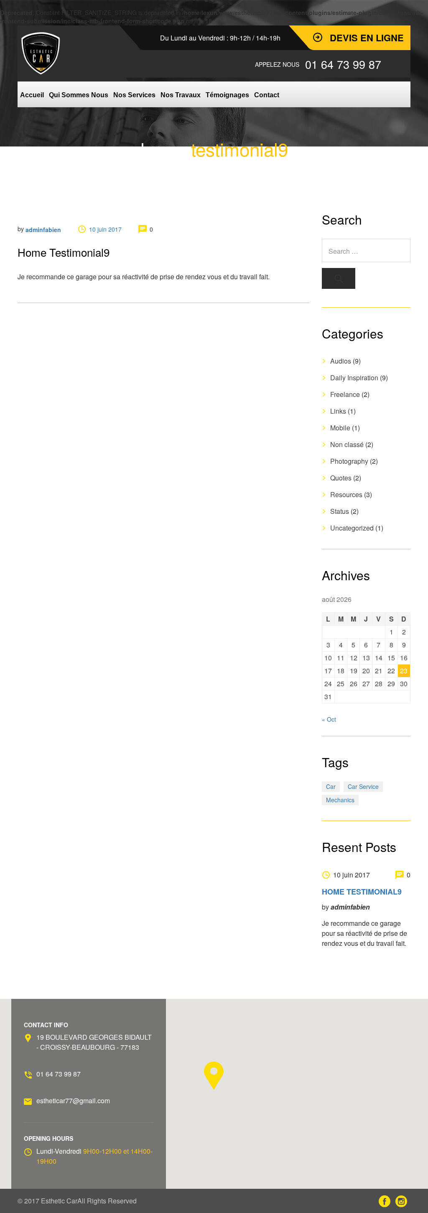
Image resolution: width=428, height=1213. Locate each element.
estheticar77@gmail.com (73, 1100)
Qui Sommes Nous (78, 95)
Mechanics (340, 800)
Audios (340, 361)
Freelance (345, 394)
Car (331, 786)
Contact (266, 95)
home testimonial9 (362, 891)
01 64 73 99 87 (58, 1074)
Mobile (340, 427)
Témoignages (227, 95)
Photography (349, 461)
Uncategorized (352, 528)
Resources (346, 494)
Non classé (347, 444)
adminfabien (43, 229)
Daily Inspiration (354, 377)
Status (339, 511)
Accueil (32, 95)
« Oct (329, 719)
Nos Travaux (180, 95)
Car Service (363, 786)
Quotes (341, 478)
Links (338, 411)
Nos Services (134, 95)
